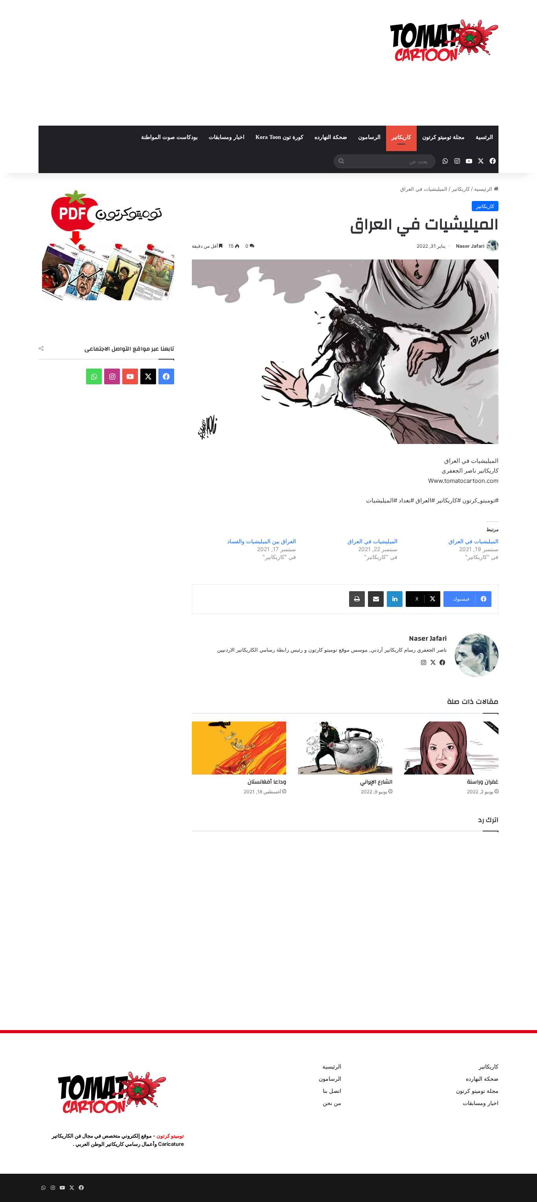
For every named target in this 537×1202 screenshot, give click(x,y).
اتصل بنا (332, 1091)
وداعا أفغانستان (267, 782)
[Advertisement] (190, 63)
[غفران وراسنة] (451, 748)
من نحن (332, 1103)
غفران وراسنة (482, 782)
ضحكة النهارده (330, 137)
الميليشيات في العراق (473, 541)
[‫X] (433, 662)
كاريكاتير (401, 137)
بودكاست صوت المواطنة (169, 137)
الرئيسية (484, 189)
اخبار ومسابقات (227, 137)
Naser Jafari (470, 246)
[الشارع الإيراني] (345, 748)
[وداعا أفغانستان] (239, 748)
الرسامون (369, 137)
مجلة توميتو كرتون (443, 137)
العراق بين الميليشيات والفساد (261, 541)
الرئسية (484, 137)
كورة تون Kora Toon (279, 137)
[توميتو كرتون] (443, 39)
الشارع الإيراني (376, 782)
